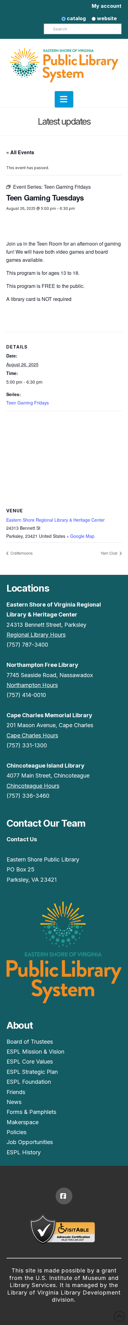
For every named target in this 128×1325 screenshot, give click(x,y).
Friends (16, 1092)
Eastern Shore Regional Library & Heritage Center (55, 520)
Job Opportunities (30, 1142)
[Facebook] (64, 1196)
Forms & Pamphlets (31, 1112)
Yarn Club (109, 553)
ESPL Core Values (30, 1061)
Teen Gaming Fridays (27, 402)
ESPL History (24, 1152)
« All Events (20, 152)
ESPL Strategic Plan (32, 1072)
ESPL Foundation (29, 1081)
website (106, 18)
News (14, 1102)
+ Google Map (80, 536)
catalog (76, 18)
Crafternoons (21, 553)
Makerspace (23, 1122)
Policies (16, 1132)
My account (106, 6)
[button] (64, 99)
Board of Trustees (30, 1041)
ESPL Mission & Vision (35, 1051)
